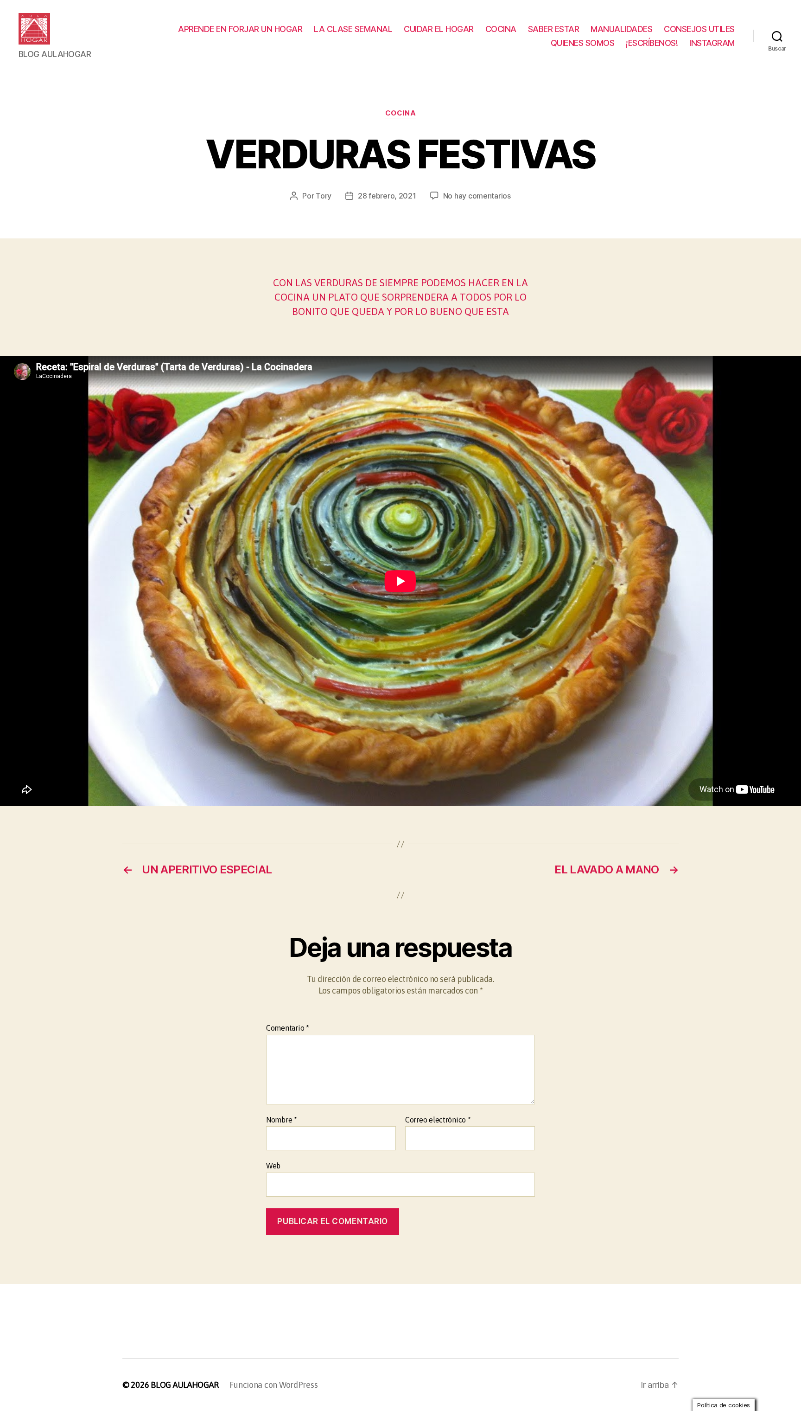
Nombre (281, 1120)
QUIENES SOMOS (583, 43)
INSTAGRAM (712, 43)
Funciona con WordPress (273, 1385)
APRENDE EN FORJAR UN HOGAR (240, 29)
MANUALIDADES (621, 29)
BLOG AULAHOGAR (184, 1385)
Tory (323, 195)
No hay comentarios (477, 195)
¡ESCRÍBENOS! (652, 43)
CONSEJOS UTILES (699, 29)
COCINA (500, 29)
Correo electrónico (438, 1120)
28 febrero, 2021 (387, 195)
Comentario (287, 1028)
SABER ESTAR (553, 29)
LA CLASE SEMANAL (353, 29)
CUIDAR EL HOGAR (439, 29)
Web (273, 1165)
